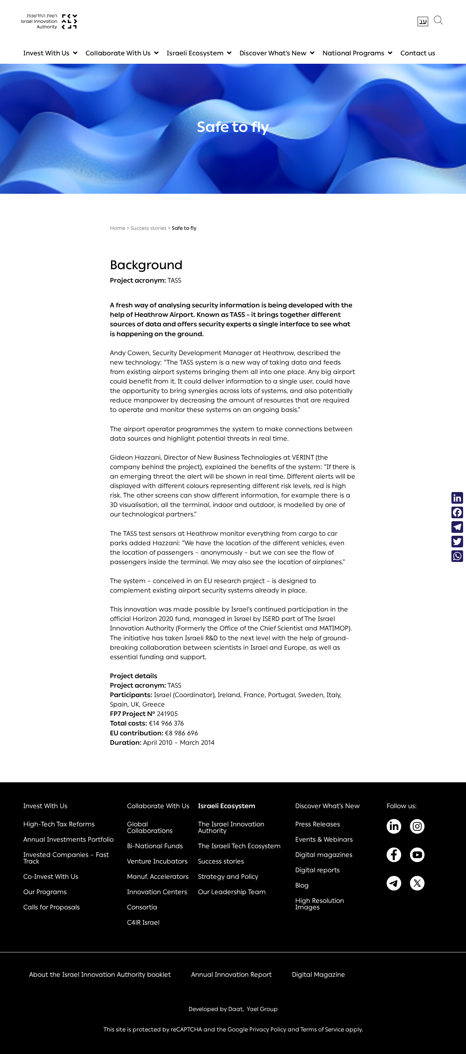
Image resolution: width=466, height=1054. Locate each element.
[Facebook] (457, 512)
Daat (235, 1009)
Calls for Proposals (51, 907)
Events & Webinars (324, 839)
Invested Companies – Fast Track (66, 858)
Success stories (148, 228)
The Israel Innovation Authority (231, 827)
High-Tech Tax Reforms (59, 824)
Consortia (142, 907)
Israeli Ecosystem (195, 53)
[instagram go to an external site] (417, 828)
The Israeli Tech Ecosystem (239, 846)
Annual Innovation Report (231, 975)
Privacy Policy (267, 1029)
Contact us (417, 53)
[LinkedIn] (457, 498)
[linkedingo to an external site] (394, 828)
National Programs (353, 53)
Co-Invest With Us (50, 877)
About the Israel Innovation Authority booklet (100, 975)
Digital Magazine (318, 975)
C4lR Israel (143, 923)
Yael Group (262, 1009)
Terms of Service (322, 1029)
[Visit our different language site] (423, 21)
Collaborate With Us (118, 53)
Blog (302, 885)
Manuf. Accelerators (158, 877)
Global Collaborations (150, 827)
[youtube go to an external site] (417, 856)
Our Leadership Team (232, 892)
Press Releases (317, 824)
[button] (438, 22)
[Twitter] (457, 541)
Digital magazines (323, 855)
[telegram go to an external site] (394, 884)
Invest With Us (46, 53)
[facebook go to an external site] (394, 856)
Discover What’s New (273, 53)
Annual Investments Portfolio (68, 839)
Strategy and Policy (228, 877)
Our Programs (45, 892)
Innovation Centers (157, 892)
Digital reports (317, 870)
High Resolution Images (319, 904)
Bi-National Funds (155, 846)
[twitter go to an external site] (417, 884)
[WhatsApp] (457, 556)
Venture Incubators (157, 861)
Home (117, 228)
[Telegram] (457, 527)
